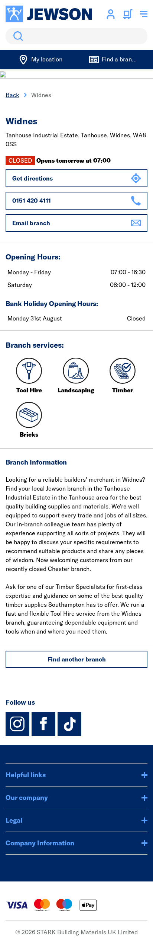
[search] (76, 36)
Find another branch (77, 659)
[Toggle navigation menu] (143, 14)
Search (17, 36)
